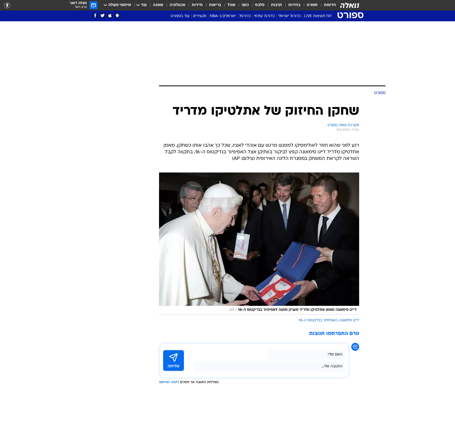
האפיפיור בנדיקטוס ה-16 (318, 320)
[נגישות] (7, 5)
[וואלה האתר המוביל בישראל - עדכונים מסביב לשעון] (349, 5)
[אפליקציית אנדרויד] (117, 15)
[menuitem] (327, 5)
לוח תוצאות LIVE (318, 16)
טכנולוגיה (177, 5)
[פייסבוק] (95, 15)
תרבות (276, 5)
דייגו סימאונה (349, 320)
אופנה (158, 5)
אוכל (231, 5)
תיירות (197, 5)
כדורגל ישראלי (289, 16)
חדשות (330, 5)
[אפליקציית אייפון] (110, 15)
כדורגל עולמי (264, 16)
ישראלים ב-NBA (223, 16)
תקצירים (199, 16)
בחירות (294, 5)
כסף (245, 5)
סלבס (260, 5)
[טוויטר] (102, 15)
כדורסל (245, 16)
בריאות (215, 5)
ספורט (312, 5)
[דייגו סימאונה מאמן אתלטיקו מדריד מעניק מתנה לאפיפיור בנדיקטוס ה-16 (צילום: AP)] (259, 244)
